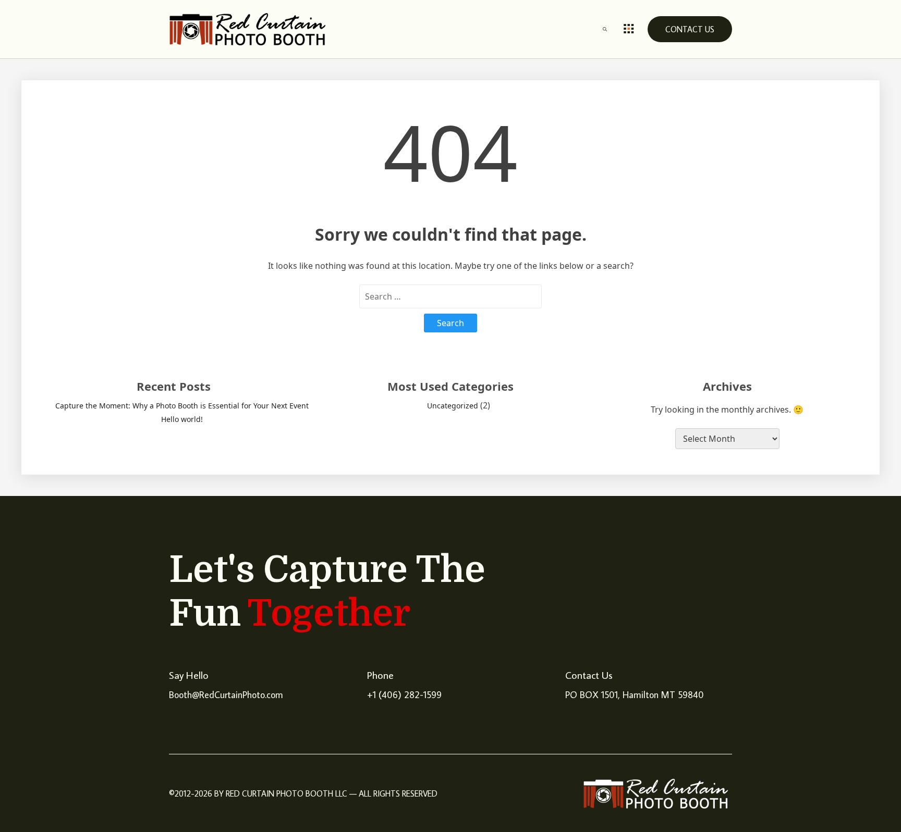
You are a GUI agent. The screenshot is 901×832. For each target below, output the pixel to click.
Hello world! (182, 419)
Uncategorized (452, 406)
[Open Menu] (628, 29)
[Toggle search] (605, 29)
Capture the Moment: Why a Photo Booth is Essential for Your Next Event (182, 406)
